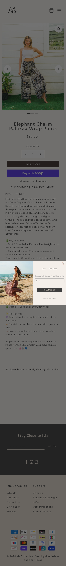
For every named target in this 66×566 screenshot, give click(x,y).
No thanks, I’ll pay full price (49, 298)
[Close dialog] (63, 263)
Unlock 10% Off (49, 290)
